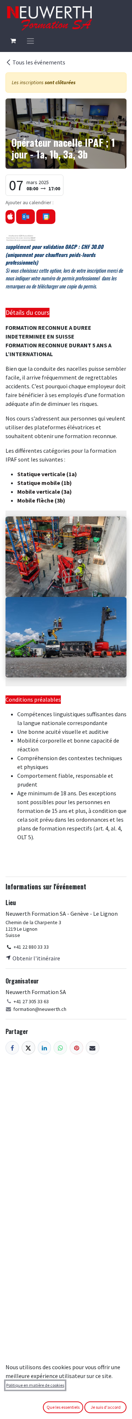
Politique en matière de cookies (35, 1385)
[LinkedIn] (44, 1047)
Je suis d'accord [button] (106, 1407)
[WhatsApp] (60, 1047)
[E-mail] (92, 1047)
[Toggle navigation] (30, 40)
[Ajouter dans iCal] (10, 217)
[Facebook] (12, 1047)
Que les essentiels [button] (63, 1407)
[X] (28, 1047)
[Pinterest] (76, 1047)
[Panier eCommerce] (13, 40)
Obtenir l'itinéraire (35, 958)
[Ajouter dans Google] (45, 216)
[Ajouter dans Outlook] (25, 216)
